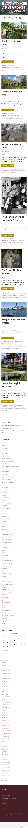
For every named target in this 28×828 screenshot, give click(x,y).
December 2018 (6, 731)
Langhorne (16, 169)
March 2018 (5, 754)
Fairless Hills (5, 487)
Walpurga (14, 297)
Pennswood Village (5, 244)
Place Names (5, 558)
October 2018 (5, 736)
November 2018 (6, 733)
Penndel (13, 405)
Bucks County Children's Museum (10, 466)
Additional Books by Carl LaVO (9, 798)
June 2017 (4, 778)
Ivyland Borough (6, 508)
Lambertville (5, 511)
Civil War (9, 115)
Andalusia (4, 445)
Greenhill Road (4, 242)
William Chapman (21, 297)
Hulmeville (4, 505)
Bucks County (5, 464)
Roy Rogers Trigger (7, 573)
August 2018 (5, 741)
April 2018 (4, 752)
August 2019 (5, 710)
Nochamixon (5, 545)
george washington (16, 67)
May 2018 (4, 749)
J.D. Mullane (9, 346)
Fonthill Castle (17, 295)
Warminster (5, 605)
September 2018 (6, 738)
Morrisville (21, 169)
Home (3, 811)
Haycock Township (6, 498)
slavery (6, 410)
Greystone (14, 170)
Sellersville (4, 579)
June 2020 (4, 686)
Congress (16, 345)
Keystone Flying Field (17, 346)
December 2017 (6, 762)
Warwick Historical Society (12, 118)
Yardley (3, 623)
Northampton (5, 547)
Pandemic (19, 170)
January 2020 (5, 699)
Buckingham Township (7, 461)
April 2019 (4, 720)
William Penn (13, 172)
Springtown (5, 587)
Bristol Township (6, 458)
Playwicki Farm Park (7, 560)
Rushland (4, 576)
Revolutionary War (5, 69)
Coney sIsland (10, 345)
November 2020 (6, 673)
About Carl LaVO (6, 795)
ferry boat (9, 67)
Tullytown (4, 594)
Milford (3, 526)
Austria (15, 293)
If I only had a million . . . (8, 428)
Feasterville (4, 492)
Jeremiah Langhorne (16, 407)
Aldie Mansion (10, 293)
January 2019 (5, 728)
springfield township (7, 584)
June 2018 (4, 746)
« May (3, 650)
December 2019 (6, 702)
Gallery (3, 808)
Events (3, 806)
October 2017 (5, 767)
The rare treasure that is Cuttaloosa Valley (12, 425)
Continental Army (15, 115)
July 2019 (4, 712)
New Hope (14, 238)
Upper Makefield (10, 65)
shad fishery (15, 69)
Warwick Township (10, 113)
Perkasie (4, 553)
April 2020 (4, 691)
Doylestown (8, 292)
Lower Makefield (6, 518)
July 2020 (4, 684)
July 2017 (4, 775)
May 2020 (4, 689)
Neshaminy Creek (11, 117)
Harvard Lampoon (13, 242)
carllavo (5, 50)
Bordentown (5, 453)
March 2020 (5, 694)
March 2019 (5, 723)
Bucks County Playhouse (12, 240)
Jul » (7, 650)
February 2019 (5, 725)
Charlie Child (21, 240)
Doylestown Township (7, 477)
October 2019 (5, 704)
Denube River (11, 295)
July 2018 (4, 744)
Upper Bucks (5, 600)
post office (19, 408)
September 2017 (6, 770)
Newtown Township (7, 542)
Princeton (4, 566)
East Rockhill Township (7, 482)
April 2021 (4, 663)
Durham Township (6, 479)
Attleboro (9, 407)
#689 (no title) (5, 793)
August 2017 (5, 772)
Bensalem (4, 450)
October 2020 (5, 676)
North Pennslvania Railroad (11, 408)
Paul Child (19, 242)
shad (11, 69)
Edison (3, 484)
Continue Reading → (8, 62)
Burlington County (18, 341)
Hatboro (4, 495)
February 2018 (5, 757)
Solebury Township (6, 581)
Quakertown (5, 568)
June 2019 (4, 715)
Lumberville (8, 238)
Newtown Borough (6, 539)
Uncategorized (19, 405)
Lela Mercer (9, 297)
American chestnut (6, 443)
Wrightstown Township (8, 621)
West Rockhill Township (8, 615)
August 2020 (5, 681)
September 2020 (6, 678)
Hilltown (4, 500)
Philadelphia (5, 555)
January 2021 (5, 668)
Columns (4, 800)
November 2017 (6, 765)
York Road (21, 118)
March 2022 (5, 660)
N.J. (2, 532)
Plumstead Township (7, 563)
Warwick (4, 607)
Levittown (4, 516)
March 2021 (5, 665)
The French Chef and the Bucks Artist (12, 218)
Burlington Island (5, 343)
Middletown (5, 524)
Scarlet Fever (7, 172)
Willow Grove (5, 618)
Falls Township (5, 490)
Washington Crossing (7, 613)
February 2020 (5, 697)
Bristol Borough (9, 169)
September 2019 (6, 707)
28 (3, 646)
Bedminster (5, 448)
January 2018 (5, 759)
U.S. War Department (16, 348)
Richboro (4, 571)
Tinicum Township (6, 592)
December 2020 (6, 670)
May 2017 (4, 780)
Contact (4, 803)
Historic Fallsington (7, 503)
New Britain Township (7, 534)
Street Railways (5, 589)
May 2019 (4, 718)
